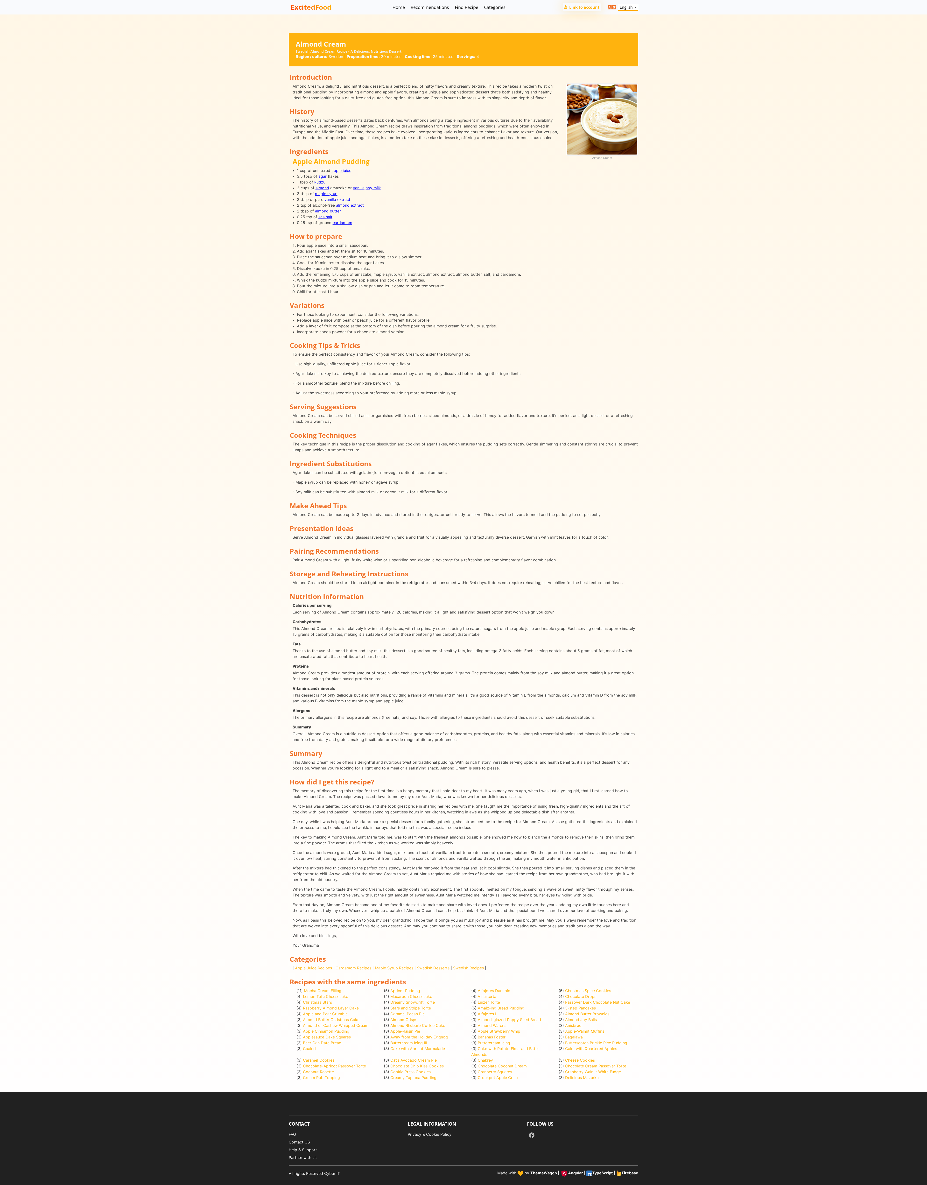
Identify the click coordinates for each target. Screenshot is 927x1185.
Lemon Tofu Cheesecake (325, 996)
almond (322, 187)
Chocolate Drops (580, 996)
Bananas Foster (492, 1037)
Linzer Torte (489, 1002)
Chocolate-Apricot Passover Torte (334, 1066)
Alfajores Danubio (494, 990)
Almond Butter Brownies (587, 1013)
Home (399, 7)
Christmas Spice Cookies (588, 990)
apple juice (341, 170)
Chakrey (485, 1060)
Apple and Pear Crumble (325, 1013)
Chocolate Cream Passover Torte (595, 1066)
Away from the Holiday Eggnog (419, 1037)
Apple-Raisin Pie (405, 1031)
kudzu (319, 182)
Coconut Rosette (318, 1071)
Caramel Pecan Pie (407, 1013)
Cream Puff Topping (321, 1077)
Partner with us (302, 1157)
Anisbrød (573, 1025)
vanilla (359, 187)
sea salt (325, 216)
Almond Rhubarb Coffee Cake (417, 1025)
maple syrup (326, 193)
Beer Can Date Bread (322, 1042)
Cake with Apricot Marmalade (417, 1048)
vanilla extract (337, 199)
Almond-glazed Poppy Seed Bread (509, 1019)
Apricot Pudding (405, 990)
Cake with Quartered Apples (591, 1048)
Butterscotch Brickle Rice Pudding (596, 1042)
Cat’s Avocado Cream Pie (413, 1060)
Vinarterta (487, 996)
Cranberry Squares (495, 1071)
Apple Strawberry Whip (499, 1031)
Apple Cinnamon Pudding (326, 1031)
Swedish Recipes (468, 968)
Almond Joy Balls (581, 1019)
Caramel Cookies (318, 1060)
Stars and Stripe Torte (410, 1008)
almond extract (350, 205)
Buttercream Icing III (408, 1042)
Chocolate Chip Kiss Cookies (417, 1066)
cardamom (342, 222)
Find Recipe (466, 7)
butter (335, 211)
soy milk (373, 187)
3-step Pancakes (580, 1008)
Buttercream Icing (494, 1042)
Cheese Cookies (580, 1060)
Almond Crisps (403, 1019)
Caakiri (309, 1048)
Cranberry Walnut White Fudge (593, 1071)
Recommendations (430, 7)
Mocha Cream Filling (322, 990)
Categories (495, 7)
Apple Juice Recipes (313, 968)
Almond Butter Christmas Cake (331, 1019)
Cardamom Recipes (353, 968)
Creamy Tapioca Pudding (413, 1077)
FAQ (292, 1134)
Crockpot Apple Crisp (498, 1077)
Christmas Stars (317, 1002)
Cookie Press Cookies (410, 1071)
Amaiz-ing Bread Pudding (501, 1008)
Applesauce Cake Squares (327, 1037)
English (627, 7)
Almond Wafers (492, 1025)
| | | (584, 1173)
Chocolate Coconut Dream (502, 1066)
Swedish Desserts (433, 968)
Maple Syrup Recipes (394, 968)
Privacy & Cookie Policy (429, 1134)
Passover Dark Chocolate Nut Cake (597, 1002)
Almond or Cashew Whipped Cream (335, 1025)
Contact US (299, 1142)
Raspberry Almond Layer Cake (331, 1008)
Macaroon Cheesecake (411, 996)
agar (322, 176)
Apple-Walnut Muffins (584, 1031)
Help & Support (303, 1149)
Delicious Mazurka (582, 1077)
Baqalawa (574, 1037)
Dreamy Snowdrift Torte (412, 1002)
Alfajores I (487, 1013)
